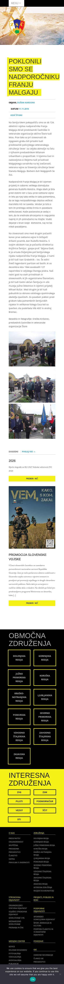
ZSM (45, 792)
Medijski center (17, 941)
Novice (12, 946)
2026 (12, 460)
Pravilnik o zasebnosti (19, 862)
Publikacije (14, 963)
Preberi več (32, 478)
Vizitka (12, 859)
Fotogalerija (15, 953)
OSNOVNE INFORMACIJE (43, 955)
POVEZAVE (38, 941)
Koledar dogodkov (18, 950)
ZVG (19, 792)
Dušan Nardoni (22, 102)
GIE (35, 949)
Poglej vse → (28, 451)
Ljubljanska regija (42, 858)
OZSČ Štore (16, 115)
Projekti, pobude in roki (44, 898)
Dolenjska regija (41, 838)
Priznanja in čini (16, 927)
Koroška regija (40, 848)
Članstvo (13, 855)
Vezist (19, 810)
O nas (12, 833)
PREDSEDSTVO (39, 962)
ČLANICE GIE (38, 958)
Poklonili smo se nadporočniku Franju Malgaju (34, 77)
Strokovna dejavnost (15, 898)
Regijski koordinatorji (44, 891)
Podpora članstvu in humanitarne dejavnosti (43, 932)
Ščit (45, 810)
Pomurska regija (41, 862)
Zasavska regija (41, 884)
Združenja (39, 833)
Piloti (19, 801)
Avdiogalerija (15, 960)
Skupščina (13, 845)
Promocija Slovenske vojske (27, 557)
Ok (32, 979)
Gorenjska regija (41, 842)
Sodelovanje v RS (16, 918)
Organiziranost (16, 842)
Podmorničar (45, 801)
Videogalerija (15, 957)
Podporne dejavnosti (39, 910)
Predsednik (14, 848)
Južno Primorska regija (44, 845)
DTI (19, 819)
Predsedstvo (15, 852)
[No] (60, 974)
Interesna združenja (43, 887)
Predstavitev (14, 838)
